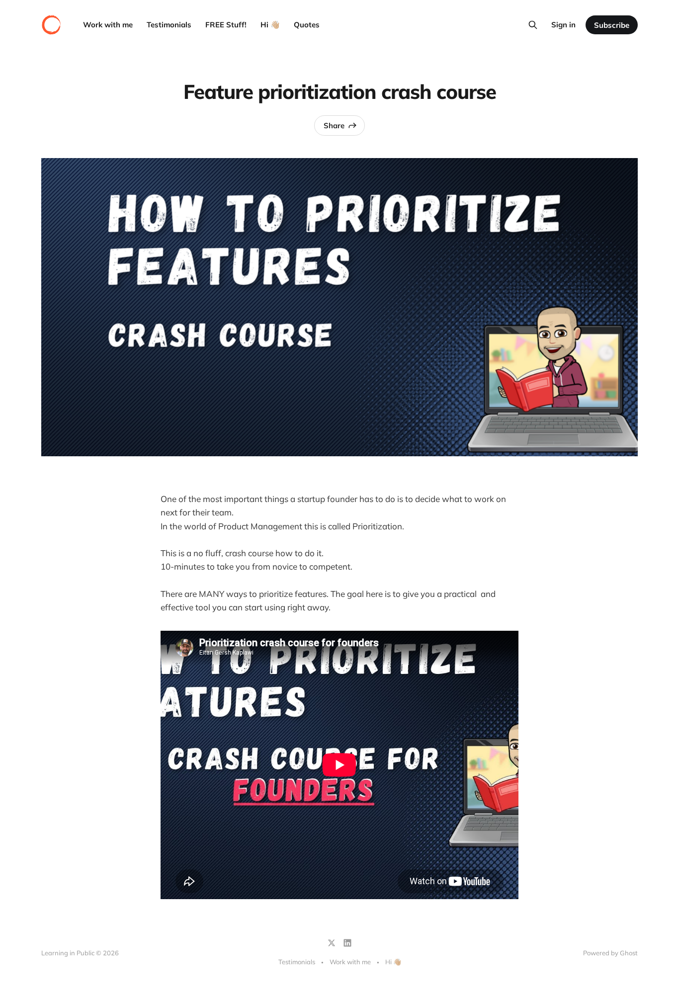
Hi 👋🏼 (270, 24)
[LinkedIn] (347, 943)
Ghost (629, 953)
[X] (332, 943)
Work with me (108, 24)
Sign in (563, 24)
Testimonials (169, 24)
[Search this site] (532, 24)
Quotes (307, 24)
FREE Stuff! (226, 24)
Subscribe (611, 25)
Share (334, 125)
